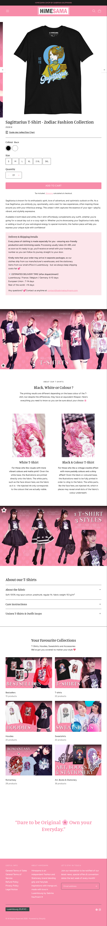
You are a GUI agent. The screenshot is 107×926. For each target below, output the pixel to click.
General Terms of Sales (16, 870)
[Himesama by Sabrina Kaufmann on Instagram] (100, 910)
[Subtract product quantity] (19, 175)
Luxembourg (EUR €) (16, 909)
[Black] (8, 148)
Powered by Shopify (37, 919)
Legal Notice (12, 889)
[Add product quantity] (9, 175)
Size (8, 155)
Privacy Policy (12, 885)
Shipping (49, 193)
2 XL (38, 161)
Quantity (10, 169)
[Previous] (3, 70)
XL (29, 161)
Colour (9, 142)
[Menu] (7, 11)
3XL (46, 161)
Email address (69, 883)
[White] (15, 148)
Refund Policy (12, 882)
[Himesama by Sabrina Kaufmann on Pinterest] (97, 910)
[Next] (104, 70)
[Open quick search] (94, 11)
